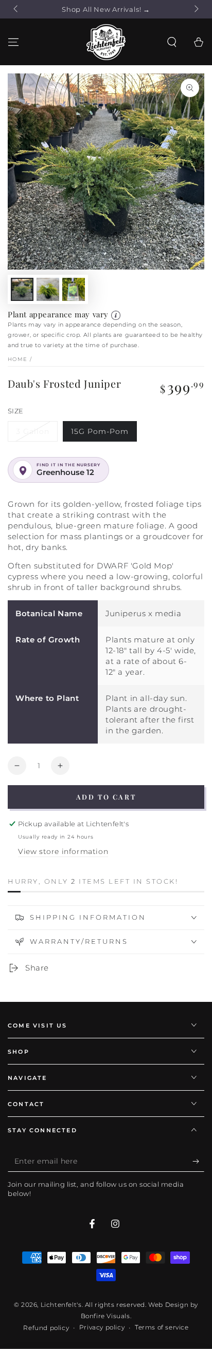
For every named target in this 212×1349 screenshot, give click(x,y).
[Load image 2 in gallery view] (48, 289)
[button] (171, 42)
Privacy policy (102, 1327)
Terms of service (162, 1327)
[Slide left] (16, 9)
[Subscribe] (198, 1161)
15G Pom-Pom (100, 431)
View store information (63, 851)
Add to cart (106, 796)
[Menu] (13, 42)
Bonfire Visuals (105, 1316)
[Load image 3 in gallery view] (73, 289)
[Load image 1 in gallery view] (22, 289)
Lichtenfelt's (61, 1304)
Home (17, 359)
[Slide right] (195, 9)
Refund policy (46, 1328)
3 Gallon (32, 431)
